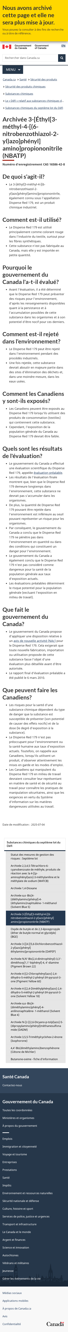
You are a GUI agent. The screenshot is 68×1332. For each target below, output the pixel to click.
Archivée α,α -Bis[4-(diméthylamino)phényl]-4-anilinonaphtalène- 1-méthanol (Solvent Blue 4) (35, 1009)
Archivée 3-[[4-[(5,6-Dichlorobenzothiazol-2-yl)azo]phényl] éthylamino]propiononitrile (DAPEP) (37, 947)
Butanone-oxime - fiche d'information (34, 1059)
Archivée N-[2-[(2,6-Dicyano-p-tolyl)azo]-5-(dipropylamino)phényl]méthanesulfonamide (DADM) (37, 1026)
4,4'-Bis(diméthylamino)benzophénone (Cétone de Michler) (35, 1050)
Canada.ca (9, 79)
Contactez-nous (12, 1085)
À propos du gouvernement (19, 1126)
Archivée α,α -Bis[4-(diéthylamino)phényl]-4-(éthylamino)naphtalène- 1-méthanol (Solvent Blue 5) (34, 901)
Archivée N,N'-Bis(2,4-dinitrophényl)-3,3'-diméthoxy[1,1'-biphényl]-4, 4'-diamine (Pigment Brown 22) (36, 962)
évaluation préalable (48, 473)
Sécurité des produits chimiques (25, 86)
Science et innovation (15, 1247)
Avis (4, 1316)
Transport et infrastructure (19, 1224)
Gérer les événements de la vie (21, 1278)
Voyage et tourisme (14, 1154)
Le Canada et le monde (16, 1232)
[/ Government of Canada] (25, 46)
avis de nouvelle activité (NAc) (35, 641)
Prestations (9, 1170)
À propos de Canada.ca (16, 1308)
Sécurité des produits (43, 79)
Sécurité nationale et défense (20, 1201)
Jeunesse (8, 1271)
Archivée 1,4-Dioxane (24, 888)
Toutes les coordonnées (17, 1110)
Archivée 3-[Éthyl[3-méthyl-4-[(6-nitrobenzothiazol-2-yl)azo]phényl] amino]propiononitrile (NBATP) (32, 918)
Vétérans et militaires (15, 1263)
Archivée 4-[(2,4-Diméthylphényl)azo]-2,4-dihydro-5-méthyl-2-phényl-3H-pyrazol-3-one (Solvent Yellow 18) (36, 992)
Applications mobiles (15, 1301)
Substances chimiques (19, 94)
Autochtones (10, 1255)
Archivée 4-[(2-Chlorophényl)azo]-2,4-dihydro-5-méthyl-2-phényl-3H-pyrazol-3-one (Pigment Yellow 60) (36, 977)
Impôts (6, 1185)
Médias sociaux (12, 1293)
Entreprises (9, 1162)
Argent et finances (13, 1240)
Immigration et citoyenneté (19, 1146)
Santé (23, 79)
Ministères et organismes (18, 1118)
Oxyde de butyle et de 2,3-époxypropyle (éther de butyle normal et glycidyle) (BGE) (35, 932)
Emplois (7, 1139)
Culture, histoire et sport (17, 1209)
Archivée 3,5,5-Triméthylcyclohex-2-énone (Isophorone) (36, 1039)
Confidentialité (11, 1324)
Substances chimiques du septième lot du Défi (34, 108)
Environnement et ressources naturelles (27, 1193)
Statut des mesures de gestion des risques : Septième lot (32, 856)
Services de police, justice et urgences (26, 1216)
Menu (14, 69)
